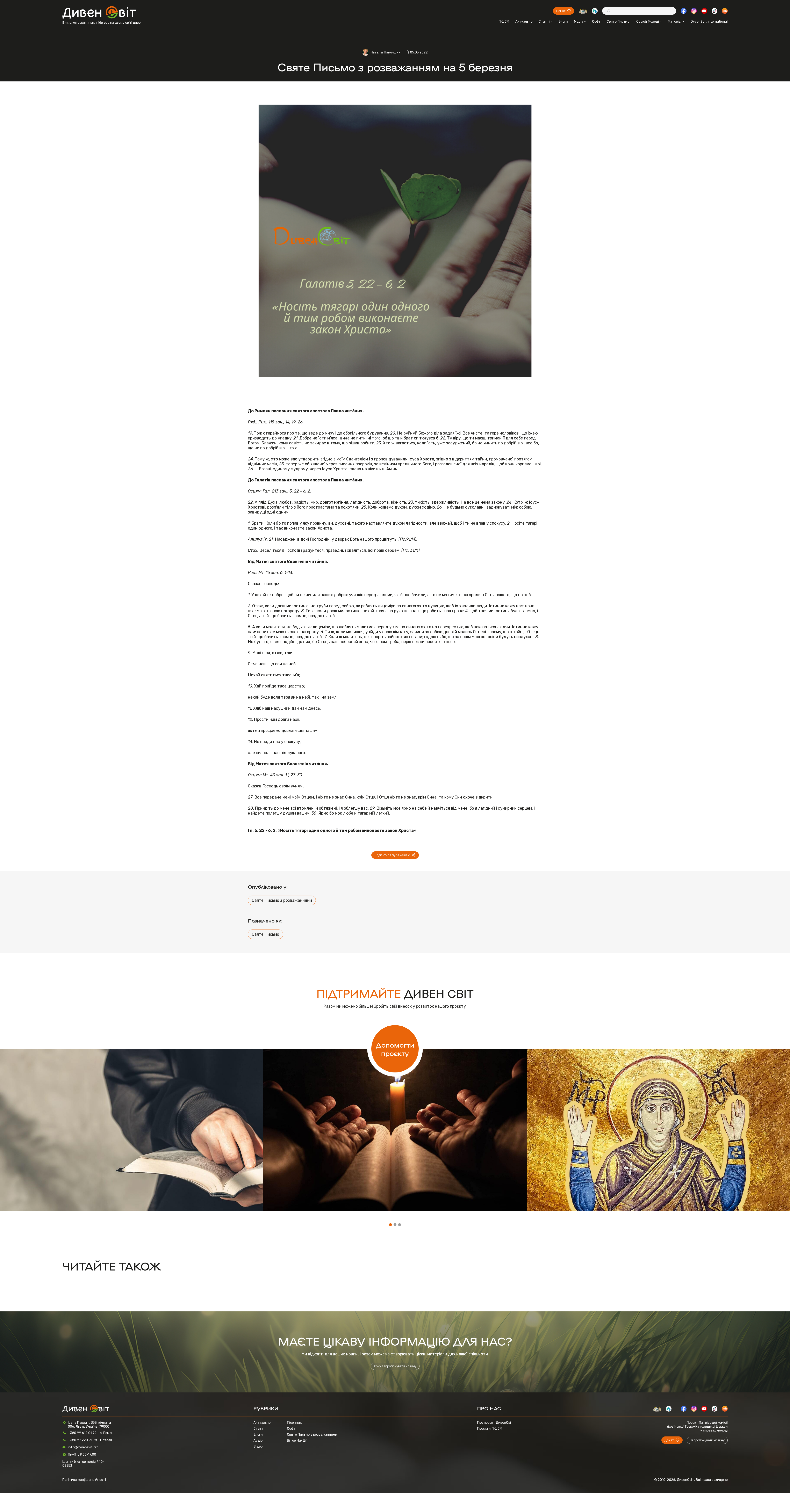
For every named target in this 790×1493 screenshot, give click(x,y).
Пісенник (294, 1423)
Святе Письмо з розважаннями (282, 900)
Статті (544, 21)
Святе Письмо (618, 21)
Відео (258, 1446)
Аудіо (258, 1440)
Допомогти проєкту (395, 1048)
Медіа (578, 21)
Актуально (523, 21)
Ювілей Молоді (647, 21)
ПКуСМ (503, 21)
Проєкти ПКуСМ (489, 1428)
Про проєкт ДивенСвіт (495, 1423)
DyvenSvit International (709, 21)
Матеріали (676, 21)
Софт (596, 21)
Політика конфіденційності (84, 1480)
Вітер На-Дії (297, 1440)
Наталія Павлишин (386, 52)
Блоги (563, 21)
